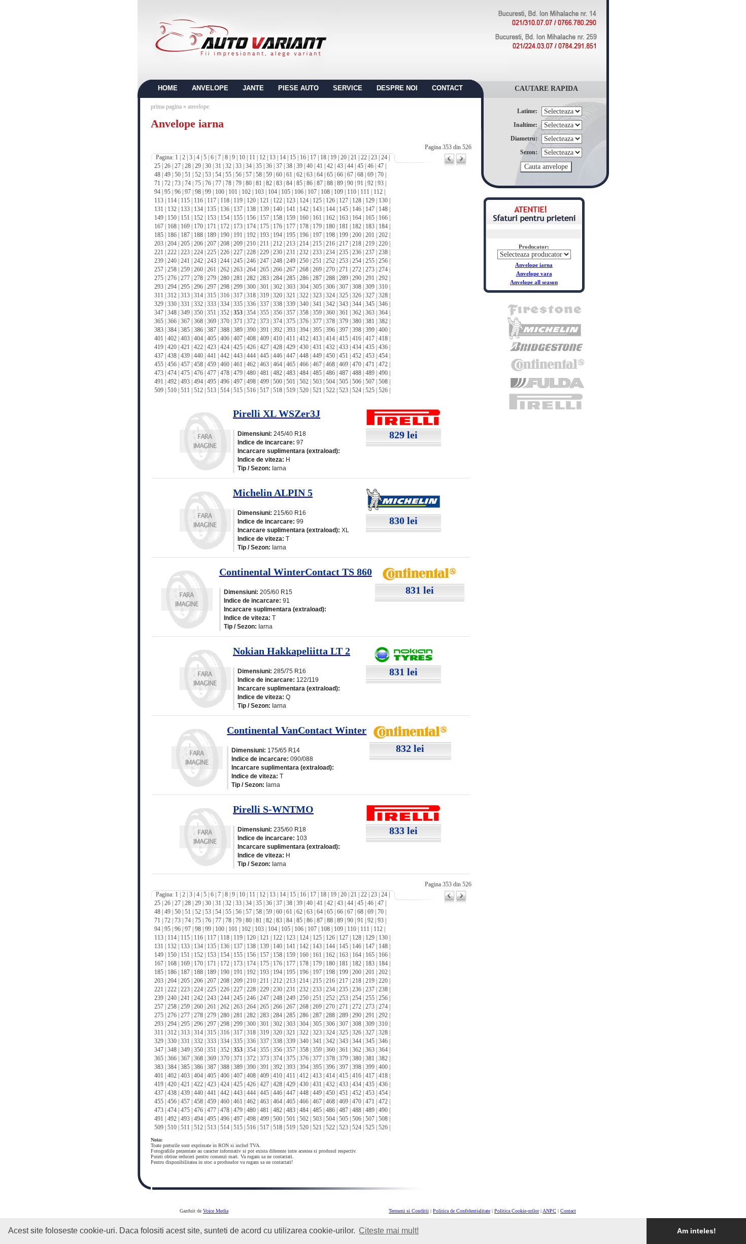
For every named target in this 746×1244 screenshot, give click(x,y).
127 (343, 200)
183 (370, 226)
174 (251, 226)
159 (290, 217)
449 (317, 355)
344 (356, 303)
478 (224, 372)
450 (330, 355)
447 (290, 355)
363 (370, 312)
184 (383, 226)
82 (269, 183)
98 (198, 191)
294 (172, 286)
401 (158, 338)
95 (167, 191)
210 (251, 243)
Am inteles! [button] (696, 1231)
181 (343, 226)
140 (277, 209)
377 (317, 321)
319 (264, 295)
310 (383, 286)
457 (185, 364)
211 (264, 243)
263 (238, 269)
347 (158, 312)
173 (238, 226)
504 (330, 381)
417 (370, 338)
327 (370, 295)
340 (304, 303)
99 (208, 191)
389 (238, 329)
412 (304, 338)
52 (198, 174)
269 (317, 269)
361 (343, 312)
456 (172, 364)
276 (172, 278)
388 (224, 329)
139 (264, 209)
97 (188, 191)
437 (158, 355)
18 (323, 157)
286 (304, 278)
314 (198, 295)
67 (350, 174)
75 (198, 183)
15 (293, 157)
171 (211, 226)
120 (251, 200)
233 (317, 252)
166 (383, 217)
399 (370, 329)
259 (185, 269)
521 (317, 390)
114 (172, 200)
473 (158, 372)
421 (185, 347)
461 (238, 364)
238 (383, 252)
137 (238, 209)
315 (211, 295)
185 (158, 234)
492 (172, 381)
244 (224, 260)
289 (343, 278)
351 (211, 312)
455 (158, 364)
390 (251, 329)
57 (249, 174)
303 (290, 286)
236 (356, 252)
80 (249, 183)
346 (383, 303)
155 (238, 217)
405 (211, 338)
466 (304, 364)
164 (356, 217)
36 (269, 165)
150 (172, 217)
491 (158, 381)
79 (238, 183)
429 (290, 347)
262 (224, 269)
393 (290, 329)
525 (370, 390)
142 (304, 209)
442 (224, 355)
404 (198, 338)
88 (330, 183)
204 (172, 243)
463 (264, 364)
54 (218, 174)
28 (188, 165)
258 (172, 269)
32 (228, 165)
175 (264, 226)
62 (299, 174)
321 (290, 295)
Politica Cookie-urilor (516, 1211)
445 (264, 355)
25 (157, 165)
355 (264, 312)
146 (356, 209)
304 (304, 286)
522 (330, 390)
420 (172, 347)
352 (224, 312)
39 (299, 165)
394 (304, 329)
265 (264, 269)
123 (290, 200)
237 (370, 252)
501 (290, 381)
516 (251, 390)
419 (158, 347)
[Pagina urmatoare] (461, 165)
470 (356, 364)
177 (290, 226)
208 (224, 243)
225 (211, 252)
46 (370, 165)
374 (277, 321)
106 (298, 191)
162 (330, 217)
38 (289, 165)
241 (185, 260)
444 (251, 355)
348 (172, 312)
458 (198, 364)
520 (304, 390)
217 (343, 243)
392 (277, 329)
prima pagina (166, 106)
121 (264, 200)
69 (370, 174)
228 (251, 252)
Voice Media (215, 1211)
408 (251, 338)
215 (317, 243)
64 (320, 174)
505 (343, 381)
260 (198, 269)
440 (198, 355)
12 (262, 157)
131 (158, 209)
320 (277, 295)
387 (211, 329)
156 (251, 217)
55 (228, 174)
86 (310, 183)
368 (198, 321)
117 (211, 200)
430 (304, 347)
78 (228, 183)
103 (259, 191)
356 (277, 312)
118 (224, 200)
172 (224, 226)
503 (317, 381)
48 (157, 174)
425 (238, 347)
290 (356, 278)
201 (370, 234)
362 (356, 312)
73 (178, 183)
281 (238, 278)
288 (330, 278)
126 (330, 200)
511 (185, 390)
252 (330, 260)
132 (172, 209)
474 (172, 372)
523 (343, 390)
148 (383, 209)
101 (233, 191)
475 (185, 372)
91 (360, 183)
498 (251, 381)
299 (238, 286)
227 (238, 252)
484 (304, 372)
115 (185, 200)
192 (251, 234)
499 (264, 381)
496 (224, 381)
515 (238, 390)
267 (290, 269)
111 (364, 191)
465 (290, 364)
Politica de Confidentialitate (461, 1211)
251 (317, 260)
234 (330, 252)
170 (198, 226)
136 (224, 209)
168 (172, 226)
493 (185, 381)
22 (364, 157)
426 (251, 347)
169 (185, 226)
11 (252, 157)
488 (356, 372)
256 (383, 260)
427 (264, 347)
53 (208, 174)
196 (304, 234)
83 (279, 183)
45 (360, 165)
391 (264, 329)
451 (343, 355)
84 (289, 183)
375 (290, 321)
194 (277, 234)
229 (264, 252)
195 (290, 234)
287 (317, 278)
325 (343, 295)
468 (330, 364)
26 (167, 165)
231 (290, 252)
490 (383, 372)
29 (198, 165)
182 (356, 226)
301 (264, 286)
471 (370, 364)
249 (290, 260)
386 (198, 329)
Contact (568, 1211)
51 (188, 174)
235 (343, 252)
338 (277, 303)
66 (340, 174)
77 (218, 183)
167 (158, 226)
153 (211, 217)
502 (304, 381)
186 (172, 234)
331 (185, 303)
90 (350, 183)
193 (264, 234)
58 (259, 174)
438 (172, 355)
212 (277, 243)
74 (188, 183)
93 (381, 183)
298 (224, 286)
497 (238, 381)
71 (157, 183)
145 (343, 209)
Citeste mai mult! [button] (389, 1230)
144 (330, 209)
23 (374, 157)
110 (351, 191)
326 (356, 295)
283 (264, 278)
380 (356, 321)
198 (330, 234)
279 (211, 278)
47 (381, 165)
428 (277, 347)
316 (224, 295)
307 (343, 286)
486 (330, 372)
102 (246, 191)
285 (290, 278)
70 (381, 174)
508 (383, 381)
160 (304, 217)
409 (264, 338)
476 (198, 372)
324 (330, 295)
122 (277, 200)
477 (211, 372)
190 (224, 234)
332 (198, 303)
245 (238, 260)
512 (198, 390)
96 (178, 191)
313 (185, 295)
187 (185, 234)
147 (370, 209)
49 (167, 174)
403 (185, 338)
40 (310, 165)
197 (317, 234)
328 (383, 295)
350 (198, 312)
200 (356, 234)
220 (383, 243)
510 (172, 390)
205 (185, 243)
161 (317, 217)
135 (211, 209)
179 (317, 226)
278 (198, 278)
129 (370, 200)
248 (277, 260)
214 (304, 243)
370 (224, 321)
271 (343, 269)
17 (313, 157)
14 (283, 157)
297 (211, 286)
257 (158, 269)
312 (172, 295)
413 (317, 338)
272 (356, 269)
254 (356, 260)
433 (343, 347)
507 (370, 381)
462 (251, 364)
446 (277, 355)
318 (251, 295)
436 (383, 347)
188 (198, 234)
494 (198, 381)
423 (211, 347)
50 (178, 174)
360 (330, 312)
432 (330, 347)
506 (356, 381)
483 (290, 372)
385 (185, 329)
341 (317, 303)
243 (211, 260)
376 (304, 321)
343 (343, 303)
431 (317, 347)
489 (370, 372)
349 (185, 312)
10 (242, 157)
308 (356, 286)
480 (251, 372)
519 (290, 390)
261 (211, 269)
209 (238, 243)
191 (238, 234)
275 (158, 278)
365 (158, 321)
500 (277, 381)
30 (208, 165)
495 (211, 381)
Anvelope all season (534, 282)
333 (211, 303)
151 (185, 217)
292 (383, 278)
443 (238, 355)
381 (370, 321)
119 (238, 200)
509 (158, 390)
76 (208, 183)
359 (317, 312)
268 (304, 269)
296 (198, 286)
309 (370, 286)
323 (317, 295)
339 (290, 303)
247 (264, 260)
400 (383, 329)
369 (211, 321)
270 (330, 269)
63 (310, 174)
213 (290, 243)
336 (251, 303)
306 (330, 286)
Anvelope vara (534, 273)
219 (370, 243)
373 (264, 321)
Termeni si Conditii (409, 1211)
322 (304, 295)
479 (238, 372)
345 (370, 303)
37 (279, 165)
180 (330, 226)
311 (158, 295)
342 (330, 303)
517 (264, 390)
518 (277, 390)
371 (238, 321)
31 (218, 165)
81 (259, 183)
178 (304, 226)
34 (249, 165)
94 (157, 191)
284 (277, 278)
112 (378, 191)
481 (264, 372)
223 (185, 252)
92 (370, 183)
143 (317, 209)
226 (224, 252)
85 (299, 183)
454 (383, 355)
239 (158, 260)
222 (172, 252)
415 (343, 338)
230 (277, 252)
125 (317, 200)
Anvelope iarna (534, 265)
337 (264, 303)
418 (383, 338)
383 (158, 329)
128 (356, 200)
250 (304, 260)
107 (312, 191)
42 (330, 165)
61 (289, 174)
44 (350, 165)
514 (224, 390)
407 (238, 338)
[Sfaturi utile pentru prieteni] (534, 221)
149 (158, 217)
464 (277, 364)
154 (224, 217)
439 (185, 355)
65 (330, 174)
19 (333, 157)
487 (343, 372)
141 (290, 209)
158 (277, 217)
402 (172, 338)
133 (185, 209)
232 (304, 252)
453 (370, 355)
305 (317, 286)
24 (384, 157)
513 (211, 390)
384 (172, 329)
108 (325, 191)
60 (279, 174)
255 (370, 260)
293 (158, 286)
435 (370, 347)
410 (277, 338)
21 (354, 157)
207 (211, 243)
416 (356, 338)
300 (251, 286)
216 (330, 243)
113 (158, 200)
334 (224, 303)
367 (185, 321)
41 (320, 165)
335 (238, 303)
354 (251, 312)
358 (304, 312)
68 (360, 174)
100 (219, 191)
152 (198, 217)
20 (344, 157)
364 (383, 312)
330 (172, 303)
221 (158, 252)
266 (277, 269)
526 (383, 390)
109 (338, 191)
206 (198, 243)
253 (343, 260)
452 (356, 355)
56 (238, 174)
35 (259, 165)
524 (356, 390)
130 (383, 200)
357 (290, 312)
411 (290, 338)
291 (370, 278)
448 (304, 355)
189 (211, 234)
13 (272, 157)
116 (198, 200)
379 (343, 321)
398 (356, 329)
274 (383, 269)
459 (211, 364)
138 (251, 209)
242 (198, 260)
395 (317, 329)
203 (158, 243)
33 (238, 165)
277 (185, 278)
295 (185, 286)
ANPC (549, 1211)
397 (343, 329)
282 (251, 278)
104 (272, 191)
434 (356, 347)
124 (304, 200)
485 (317, 372)
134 (198, 209)
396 (330, 329)
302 (277, 286)
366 (172, 321)
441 (211, 355)
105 (285, 191)
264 (251, 269)
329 (158, 303)
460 (224, 364)
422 (198, 347)
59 (269, 174)
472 (383, 364)
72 (167, 183)
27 (178, 165)
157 (264, 217)
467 (317, 364)
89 (340, 183)
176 (277, 226)
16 (303, 157)
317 (238, 295)
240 (172, 260)
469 (343, 364)
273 (370, 269)
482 (277, 372)
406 (224, 338)
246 (251, 260)
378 (330, 321)
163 (343, 217)
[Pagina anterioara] (449, 165)
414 (330, 338)
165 (370, 217)
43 (340, 165)
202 (383, 234)
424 (224, 347)
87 (320, 183)
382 (383, 321)
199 (343, 234)
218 (356, 243)
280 (224, 278)
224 (198, 252)
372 (251, 321)
